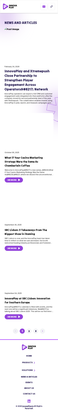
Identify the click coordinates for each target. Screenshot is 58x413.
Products (27, 362)
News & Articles (29, 377)
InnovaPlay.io (28, 406)
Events (29, 382)
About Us (29, 388)
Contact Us (29, 393)
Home (29, 356)
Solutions (27, 370)
